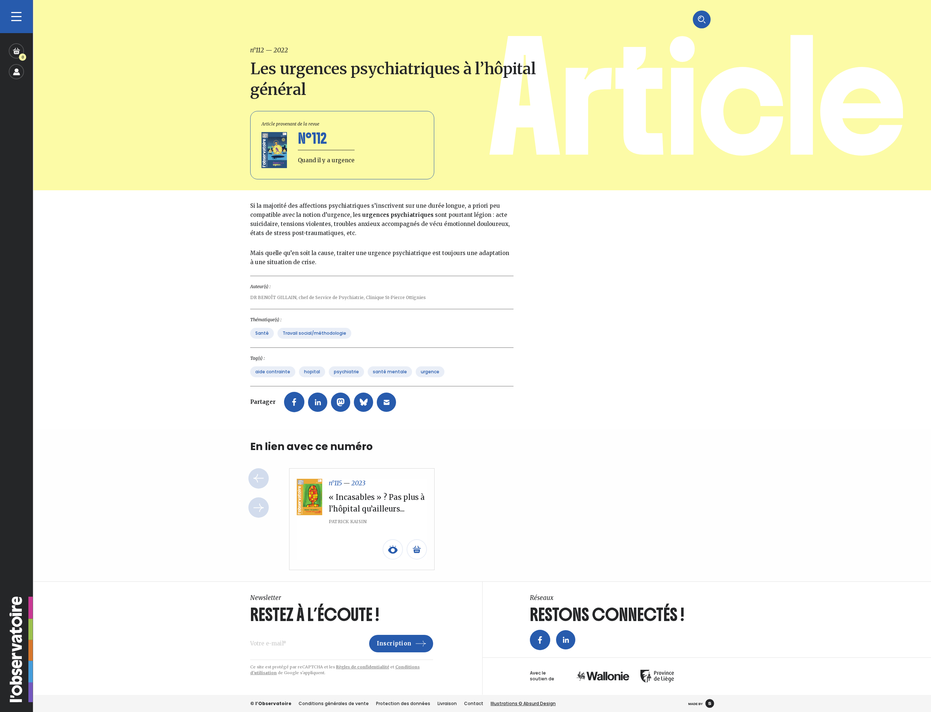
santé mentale (390, 372)
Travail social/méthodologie (314, 333)
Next (258, 507)
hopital (312, 372)
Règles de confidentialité (362, 666)
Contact (473, 703)
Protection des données (403, 703)
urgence (430, 372)
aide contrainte (272, 372)
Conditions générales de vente (334, 703)
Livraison (447, 703)
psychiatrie (346, 372)
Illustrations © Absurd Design (523, 703)
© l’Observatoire (270, 703)
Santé (262, 333)
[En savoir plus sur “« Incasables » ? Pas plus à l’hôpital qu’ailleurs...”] (417, 549)
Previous (258, 478)
